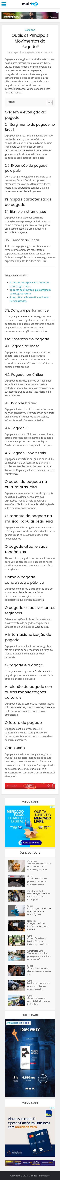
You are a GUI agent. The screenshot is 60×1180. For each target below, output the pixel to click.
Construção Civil (35, 891)
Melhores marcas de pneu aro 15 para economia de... (38, 986)
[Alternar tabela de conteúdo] (48, 102)
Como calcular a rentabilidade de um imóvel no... (38, 1001)
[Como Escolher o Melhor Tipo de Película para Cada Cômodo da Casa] (17, 940)
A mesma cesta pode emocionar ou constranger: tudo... (39, 866)
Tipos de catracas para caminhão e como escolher (37, 881)
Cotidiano (30, 29)
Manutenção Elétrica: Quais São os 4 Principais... (38, 896)
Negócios (31, 920)
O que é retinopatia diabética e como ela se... (39, 971)
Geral (29, 876)
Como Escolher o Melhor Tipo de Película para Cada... (38, 941)
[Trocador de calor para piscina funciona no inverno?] (17, 955)
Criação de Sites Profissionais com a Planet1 (37, 926)
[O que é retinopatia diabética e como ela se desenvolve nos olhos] (17, 970)
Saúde (30, 906)
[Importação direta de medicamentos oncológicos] (17, 910)
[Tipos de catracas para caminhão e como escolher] (17, 881)
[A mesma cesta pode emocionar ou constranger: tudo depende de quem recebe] (17, 866)
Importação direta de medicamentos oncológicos (39, 911)
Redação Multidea (31, 52)
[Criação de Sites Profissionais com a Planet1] (17, 925)
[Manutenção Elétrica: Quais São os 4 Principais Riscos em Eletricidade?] (17, 896)
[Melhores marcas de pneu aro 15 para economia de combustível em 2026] (17, 985)
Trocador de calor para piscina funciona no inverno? (39, 956)
